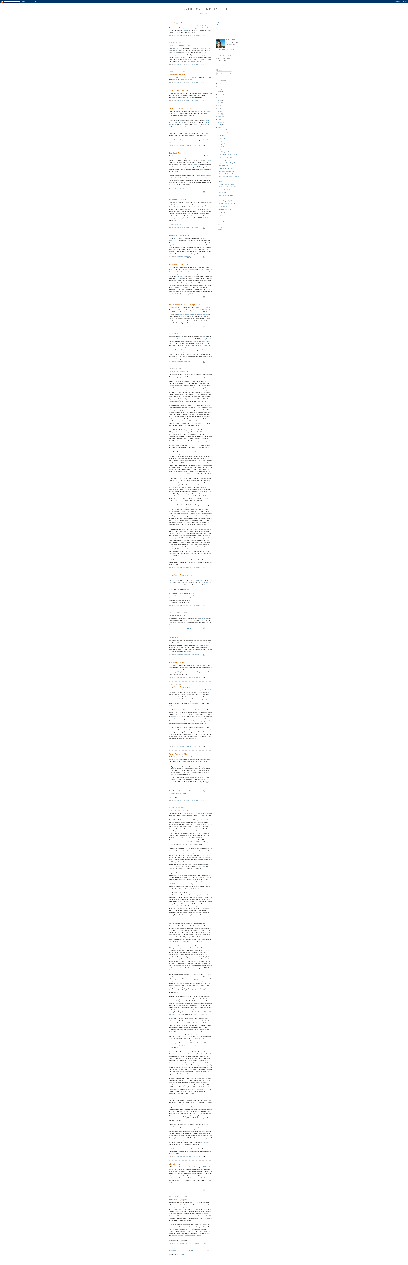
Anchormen (172, 625)
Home (191, 1250)
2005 (219, 125)
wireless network (187, 59)
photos (171, 793)
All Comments (222, 74)
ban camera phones (197, 111)
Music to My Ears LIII (177, 199)
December (223, 130)
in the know (184, 97)
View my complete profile (225, 49)
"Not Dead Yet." (207, 582)
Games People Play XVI (178, 90)
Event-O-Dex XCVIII (177, 615)
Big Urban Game (189, 757)
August (222, 141)
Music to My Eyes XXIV (178, 264)
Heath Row (231, 39)
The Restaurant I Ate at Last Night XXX (184, 304)
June (221, 146)
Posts (220, 70)
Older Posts (209, 1250)
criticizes (194, 124)
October (222, 135)
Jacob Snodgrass (187, 1091)
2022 (219, 89)
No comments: (197, 35)
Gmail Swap (181, 178)
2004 (219, 128)
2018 (219, 100)
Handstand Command (196, 578)
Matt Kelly (202, 866)
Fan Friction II (174, 637)
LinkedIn (218, 27)
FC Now (191, 48)
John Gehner (180, 968)
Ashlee (184, 1118)
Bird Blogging (174, 1164)
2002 (219, 227)
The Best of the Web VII (178, 662)
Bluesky (218, 31)
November (223, 133)
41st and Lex (197, 1209)
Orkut (209, 160)
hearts (181, 345)
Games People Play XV (178, 754)
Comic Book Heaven (175, 474)
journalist (206, 211)
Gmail (173, 156)
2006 (219, 122)
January (222, 221)
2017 (219, 103)
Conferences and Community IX (181, 45)
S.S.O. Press (197, 1071)
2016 (219, 105)
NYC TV (176, 238)
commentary (172, 55)
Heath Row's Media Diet (204, 9)
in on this (199, 95)
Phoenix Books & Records (199, 314)
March (222, 215)
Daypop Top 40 (179, 189)
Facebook (218, 23)
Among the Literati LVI (178, 74)
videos (177, 793)
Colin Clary (176, 719)
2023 (219, 86)
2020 (219, 94)
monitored (190, 133)
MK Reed (198, 447)
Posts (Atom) (180, 1254)
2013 (219, 111)
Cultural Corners (188, 272)
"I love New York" (201, 1207)
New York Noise (181, 276)
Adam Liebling (190, 553)
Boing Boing (178, 225)
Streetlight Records (183, 314)
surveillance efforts (187, 127)
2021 (219, 92)
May (221, 149)
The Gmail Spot (175, 153)
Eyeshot (187, 79)
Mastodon (219, 29)
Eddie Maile (194, 1043)
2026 (219, 83)
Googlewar (183, 140)
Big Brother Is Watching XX (180, 108)
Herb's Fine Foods (196, 312)
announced (199, 665)
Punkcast (178, 285)
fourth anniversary (192, 77)
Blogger (196, 164)
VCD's (196, 287)
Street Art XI (174, 333)
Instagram (218, 25)
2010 (219, 114)
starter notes (174, 52)
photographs (200, 580)
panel (182, 50)
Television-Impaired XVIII (179, 235)
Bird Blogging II (175, 22)
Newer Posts (172, 1250)
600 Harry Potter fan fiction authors (199, 643)
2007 (219, 119)
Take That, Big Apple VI (178, 1199)
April (221, 212)
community (186, 667)
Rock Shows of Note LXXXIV (181, 687)
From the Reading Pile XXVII (180, 371)
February (222, 218)
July (221, 144)
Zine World (187, 374)
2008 (219, 116)
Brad (177, 202)
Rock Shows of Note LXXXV (180, 575)
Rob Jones (172, 1014)
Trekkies (188, 652)
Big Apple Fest (208, 339)
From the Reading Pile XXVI (180, 810)
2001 (219, 230)
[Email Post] (204, 35)
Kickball (178, 93)
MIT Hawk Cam (207, 1167)
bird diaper (186, 30)
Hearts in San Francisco (184, 348)
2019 (219, 97)
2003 (219, 224)
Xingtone (187, 209)
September (223, 138)
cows (179, 337)
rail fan (204, 135)
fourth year (202, 618)
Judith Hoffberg (204, 1142)
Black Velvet (191, 842)
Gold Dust (176, 917)
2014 (219, 108)
